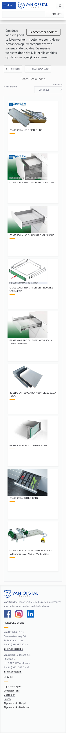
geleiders (15, 69)
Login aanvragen (12, 686)
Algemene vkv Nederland (17, 707)
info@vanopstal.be (13, 649)
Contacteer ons (12, 691)
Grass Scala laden (40, 69)
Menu (9, 5)
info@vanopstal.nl (13, 672)
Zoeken (57, 14)
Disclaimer (9, 695)
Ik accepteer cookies (43, 32)
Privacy (7, 699)
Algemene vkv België (15, 703)
